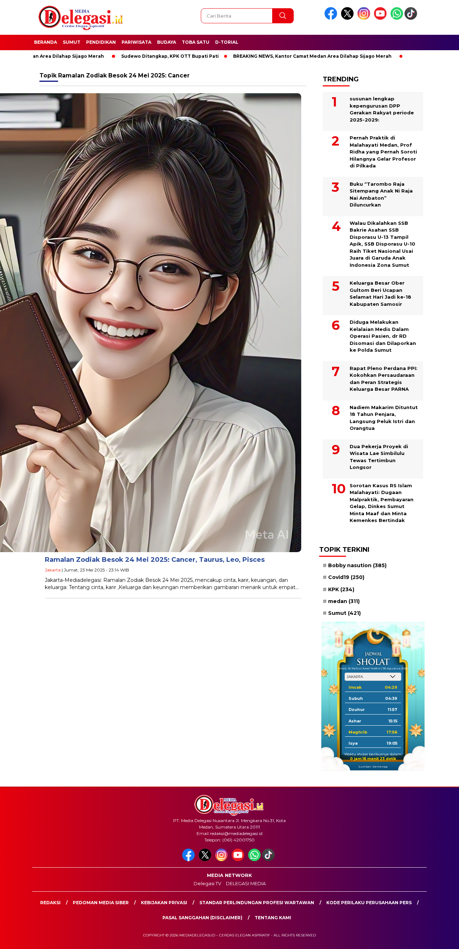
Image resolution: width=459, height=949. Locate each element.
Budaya (166, 42)
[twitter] (348, 18)
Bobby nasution (357, 565)
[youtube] (381, 18)
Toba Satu (195, 42)
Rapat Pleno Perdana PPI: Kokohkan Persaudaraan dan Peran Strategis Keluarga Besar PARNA (383, 378)
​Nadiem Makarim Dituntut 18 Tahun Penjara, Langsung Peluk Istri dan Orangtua (384, 417)
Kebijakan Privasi (164, 902)
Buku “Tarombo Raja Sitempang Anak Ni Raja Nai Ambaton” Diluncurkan (381, 194)
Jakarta (53, 570)
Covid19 (346, 577)
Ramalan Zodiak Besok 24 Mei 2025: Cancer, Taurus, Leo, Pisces (155, 560)
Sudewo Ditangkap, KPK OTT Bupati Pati (135, 56)
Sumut (71, 42)
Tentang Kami (273, 917)
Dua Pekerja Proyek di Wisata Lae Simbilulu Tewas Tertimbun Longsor (379, 456)
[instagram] (365, 18)
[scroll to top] (439, 937)
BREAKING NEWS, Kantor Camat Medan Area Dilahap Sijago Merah (277, 56)
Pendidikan (101, 42)
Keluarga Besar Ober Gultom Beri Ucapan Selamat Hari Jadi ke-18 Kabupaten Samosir (380, 293)
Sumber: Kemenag (373, 766)
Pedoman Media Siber (101, 902)
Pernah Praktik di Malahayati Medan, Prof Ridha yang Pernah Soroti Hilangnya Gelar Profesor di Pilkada (383, 152)
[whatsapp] (397, 18)
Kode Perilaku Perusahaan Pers (369, 902)
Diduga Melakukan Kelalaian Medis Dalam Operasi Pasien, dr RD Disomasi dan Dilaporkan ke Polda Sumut (383, 336)
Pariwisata (136, 42)
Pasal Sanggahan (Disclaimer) (202, 917)
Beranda (45, 42)
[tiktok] (412, 18)
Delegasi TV (207, 883)
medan (344, 601)
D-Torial (226, 42)
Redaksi (50, 902)
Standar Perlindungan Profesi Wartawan (256, 902)
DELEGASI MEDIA (246, 883)
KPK (341, 589)
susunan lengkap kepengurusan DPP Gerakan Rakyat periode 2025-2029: (382, 109)
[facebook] (332, 18)
